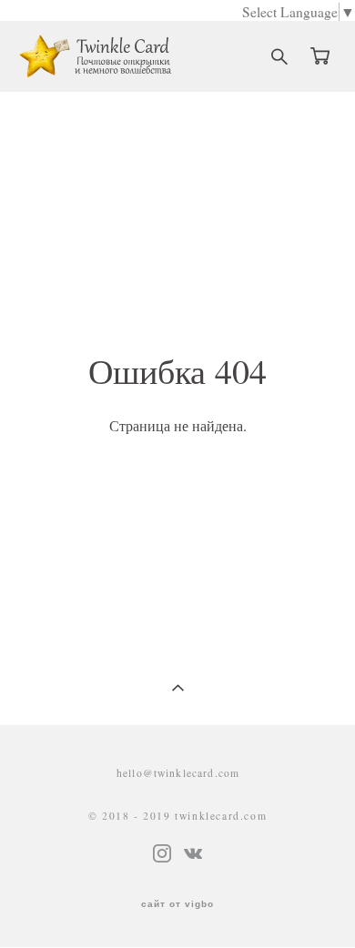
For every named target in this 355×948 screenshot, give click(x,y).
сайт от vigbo (177, 904)
